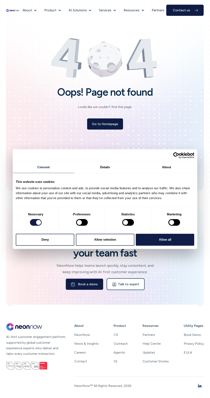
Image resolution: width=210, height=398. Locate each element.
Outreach (121, 344)
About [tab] (166, 167)
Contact (80, 361)
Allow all (165, 239)
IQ (115, 361)
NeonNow (82, 335)
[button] (30, 10)
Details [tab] (105, 167)
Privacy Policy (194, 344)
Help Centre (152, 344)
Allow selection (105, 239)
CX (116, 335)
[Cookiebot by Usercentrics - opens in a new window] (176, 155)
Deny (45, 239)
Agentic (119, 352)
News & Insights (86, 344)
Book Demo (192, 335)
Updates (149, 352)
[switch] (82, 222)
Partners (149, 335)
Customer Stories (156, 361)
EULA (188, 352)
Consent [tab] (43, 167)
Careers (80, 352)
